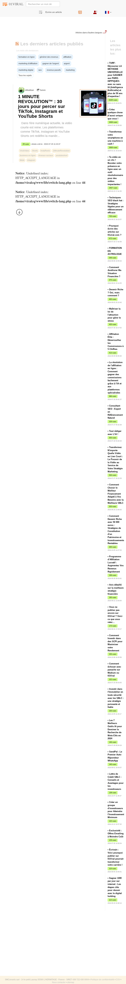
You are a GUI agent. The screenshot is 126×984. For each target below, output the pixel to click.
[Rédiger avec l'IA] (83, 11)
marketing (70, 70)
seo (40, 70)
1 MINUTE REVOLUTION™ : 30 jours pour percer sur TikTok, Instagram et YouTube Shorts (41, 106)
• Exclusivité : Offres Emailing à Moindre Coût (116, 833)
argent (67, 63)
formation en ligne (27, 57)
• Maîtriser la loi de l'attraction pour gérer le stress (114, 315)
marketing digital (26, 70)
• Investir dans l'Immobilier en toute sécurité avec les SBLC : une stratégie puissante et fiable (116, 698)
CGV (118, 979)
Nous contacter (58, 982)
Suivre (42, 90)
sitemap (70, 982)
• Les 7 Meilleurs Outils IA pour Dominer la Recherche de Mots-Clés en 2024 (115, 729)
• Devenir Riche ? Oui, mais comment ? (115, 292)
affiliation (67, 57)
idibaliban (29, 90)
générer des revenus (49, 57)
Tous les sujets (25, 75)
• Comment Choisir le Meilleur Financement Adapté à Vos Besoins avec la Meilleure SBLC (116, 493)
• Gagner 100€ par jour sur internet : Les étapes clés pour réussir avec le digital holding (115, 887)
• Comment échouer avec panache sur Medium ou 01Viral (114, 669)
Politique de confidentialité (102, 979)
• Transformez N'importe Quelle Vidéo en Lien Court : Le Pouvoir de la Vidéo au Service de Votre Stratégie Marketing (115, 459)
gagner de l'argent (50, 63)
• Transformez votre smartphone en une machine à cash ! (115, 137)
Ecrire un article (53, 12)
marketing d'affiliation (28, 63)
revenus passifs (54, 70)
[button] (108, 11)
